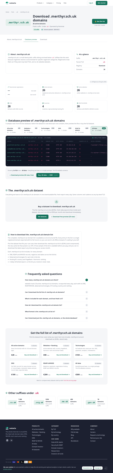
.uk (17, 12)
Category (49, 3)
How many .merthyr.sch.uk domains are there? (41, 280)
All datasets (36, 450)
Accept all (98, 468)
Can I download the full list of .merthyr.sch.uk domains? (45, 292)
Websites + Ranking (38, 432)
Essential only (87, 468)
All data (34, 444)
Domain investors (57, 448)
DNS (33, 438)
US (80, 149)
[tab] (14, 130)
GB (80, 160)
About (92, 429)
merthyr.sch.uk (33, 145)
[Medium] (11, 440)
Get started (101, 3)
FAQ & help (74, 432)
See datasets (42, 217)
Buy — (48, 175)
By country (55, 435)
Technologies (36, 435)
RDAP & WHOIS (37, 441)
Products (39, 3)
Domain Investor (37, 447)
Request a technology (97, 435)
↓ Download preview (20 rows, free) (22, 175)
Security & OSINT (57, 445)
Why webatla (75, 429)
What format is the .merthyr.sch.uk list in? (40, 312)
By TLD (53, 429)
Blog (72, 435)
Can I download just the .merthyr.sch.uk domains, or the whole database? (51, 318)
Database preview (31, 39)
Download (43, 39)
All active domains (38, 429)
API (72, 438)
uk (41, 145)
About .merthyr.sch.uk (14, 39)
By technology (56, 432)
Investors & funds (57, 454)
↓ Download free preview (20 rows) (63, 217)
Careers (93, 432)
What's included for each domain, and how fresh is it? (44, 299)
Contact (93, 441)
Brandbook (74, 441)
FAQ (65, 3)
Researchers (55, 451)
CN (80, 145)
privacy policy (7, 469)
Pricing (58, 3)
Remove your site (96, 438)
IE (80, 152)
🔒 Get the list (100, 21)
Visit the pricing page (70, 380)
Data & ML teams (57, 442)
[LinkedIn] (7, 440)
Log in (91, 3)
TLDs (12, 12)
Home (7, 12)
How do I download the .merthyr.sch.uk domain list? (43, 305)
